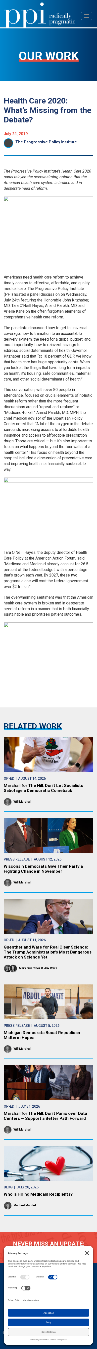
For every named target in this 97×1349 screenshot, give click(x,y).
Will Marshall (22, 801)
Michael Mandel (24, 1205)
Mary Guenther (29, 968)
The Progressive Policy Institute (46, 142)
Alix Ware (50, 968)
